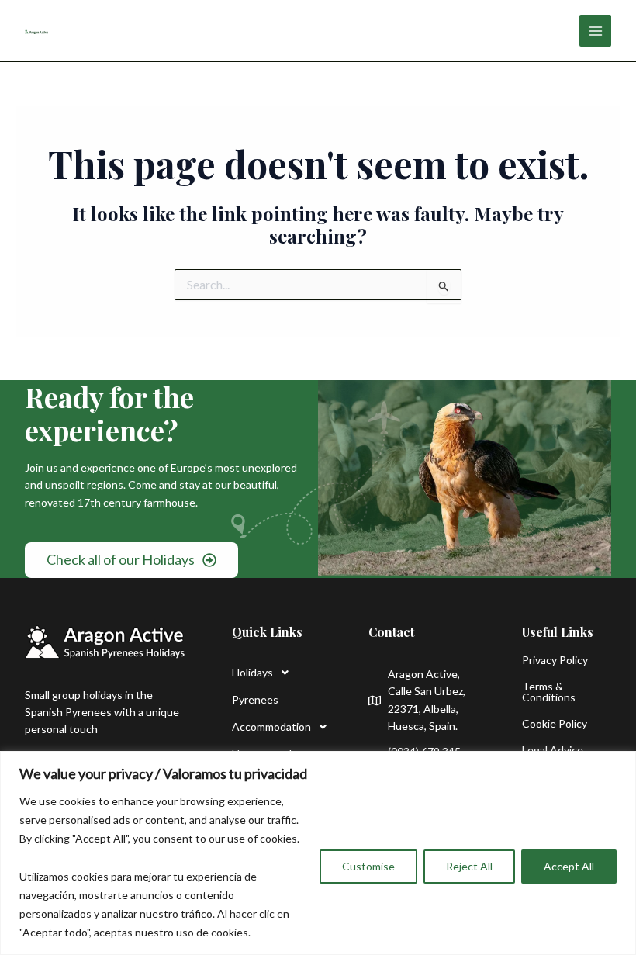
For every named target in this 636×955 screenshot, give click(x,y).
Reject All (469, 866)
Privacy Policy (555, 659)
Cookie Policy (554, 723)
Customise (368, 866)
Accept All (569, 866)
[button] (276, 673)
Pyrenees (255, 699)
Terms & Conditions (549, 692)
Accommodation (271, 726)
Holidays (252, 672)
